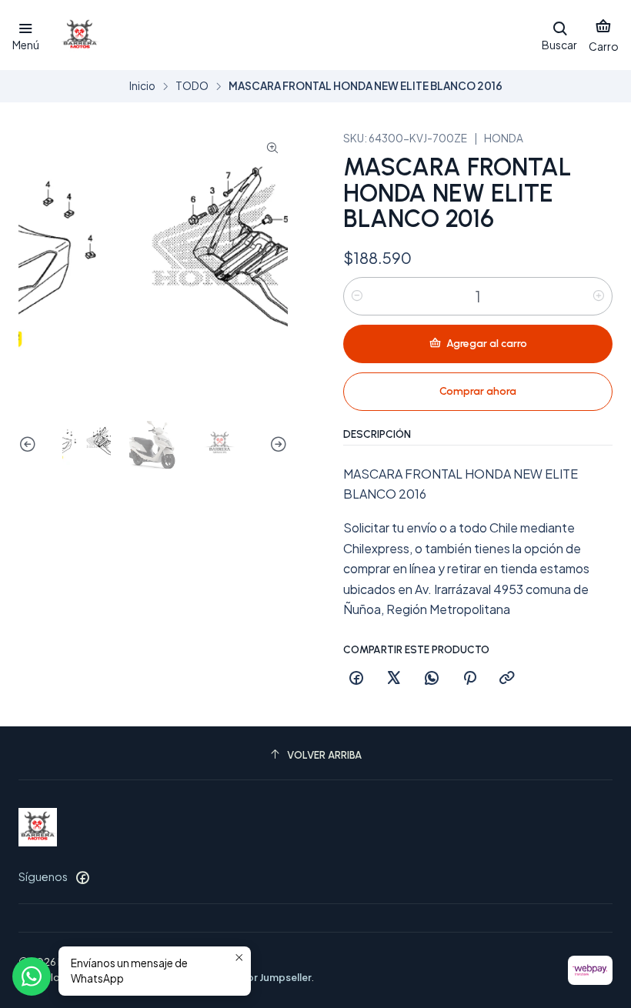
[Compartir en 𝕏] (394, 679)
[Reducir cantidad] (357, 296)
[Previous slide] (30, 445)
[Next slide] (276, 445)
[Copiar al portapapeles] (507, 679)
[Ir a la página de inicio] (80, 35)
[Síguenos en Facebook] (82, 877)
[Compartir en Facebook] (356, 679)
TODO (192, 86)
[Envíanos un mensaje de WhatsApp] (31, 976)
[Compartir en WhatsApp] (432, 679)
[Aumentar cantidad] (599, 296)
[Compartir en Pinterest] (469, 679)
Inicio (142, 86)
